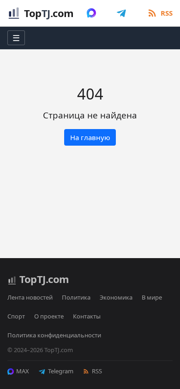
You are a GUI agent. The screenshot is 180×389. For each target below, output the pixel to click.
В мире (152, 297)
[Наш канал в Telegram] (121, 12)
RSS (97, 371)
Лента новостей (30, 297)
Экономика (116, 297)
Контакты (87, 316)
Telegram (60, 371)
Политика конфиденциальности (54, 335)
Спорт (16, 316)
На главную (90, 137)
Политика (76, 297)
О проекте (49, 316)
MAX (22, 371)
